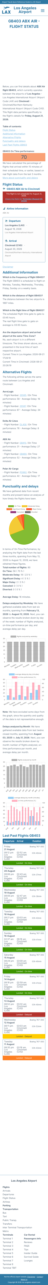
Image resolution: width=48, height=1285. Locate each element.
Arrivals (6, 1190)
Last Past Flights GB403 (15, 144)
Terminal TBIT (9, 1267)
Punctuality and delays (14, 141)
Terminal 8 (8, 1264)
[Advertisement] (24, 57)
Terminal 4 (8, 1249)
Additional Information (14, 133)
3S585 (23, 395)
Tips (26, 1249)
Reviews (28, 1242)
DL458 (23, 424)
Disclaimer (31, 1277)
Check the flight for (24, 200)
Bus (4, 1212)
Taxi (5, 1216)
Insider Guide (30, 1253)
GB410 (23, 443)
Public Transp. (10, 1220)
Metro (6, 1231)
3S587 (23, 406)
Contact (40, 1277)
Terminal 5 (8, 1253)
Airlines (6, 1201)
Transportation (10, 1209)
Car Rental (29, 1234)
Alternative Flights (12, 137)
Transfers (7, 1223)
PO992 (23, 472)
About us (24, 1280)
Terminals (8, 1234)
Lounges (28, 1260)
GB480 (23, 454)
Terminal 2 (8, 1242)
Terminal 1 (8, 1238)
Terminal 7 (8, 1260)
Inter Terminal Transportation (17, 1227)
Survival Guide (31, 1256)
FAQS (26, 1245)
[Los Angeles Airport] (6, 10)
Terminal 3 (8, 1245)
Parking (7, 1205)
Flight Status (9, 130)
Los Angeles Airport (25, 10)
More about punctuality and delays (20, 177)
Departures (8, 1194)
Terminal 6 (8, 1256)
